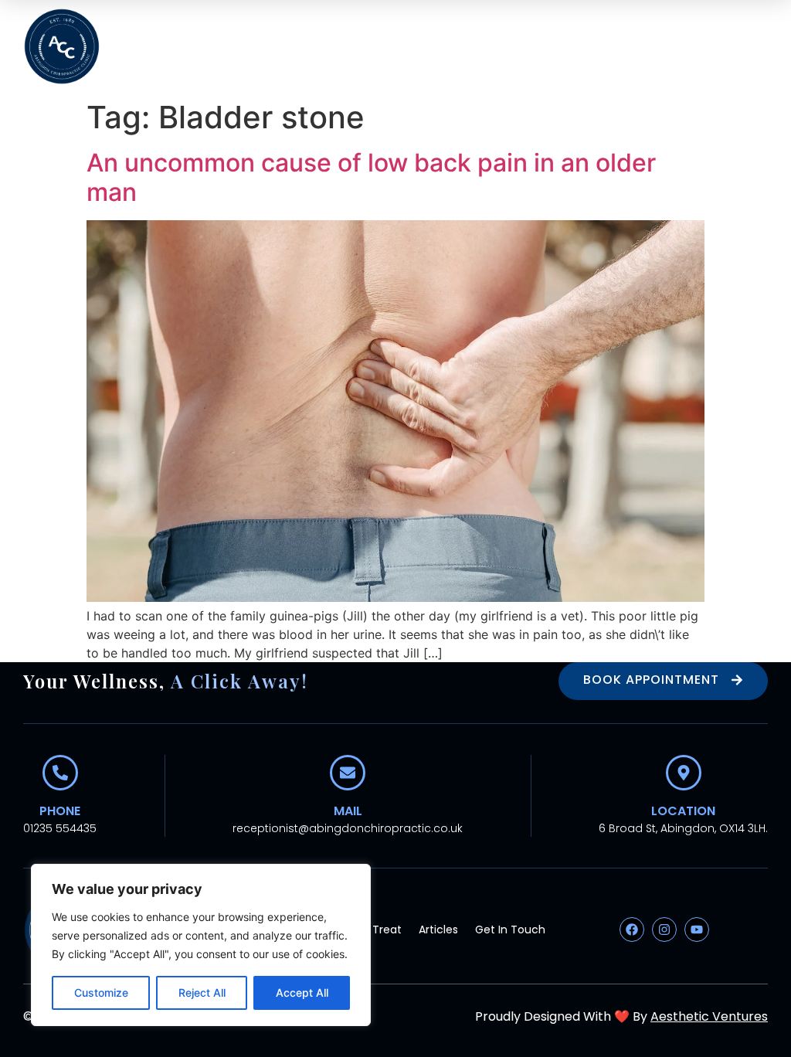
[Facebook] (632, 929)
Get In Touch (510, 929)
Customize (101, 992)
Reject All (202, 992)
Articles (438, 929)
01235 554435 (60, 828)
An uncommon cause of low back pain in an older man (371, 177)
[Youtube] (696, 929)
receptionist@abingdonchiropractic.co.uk (348, 828)
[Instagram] (664, 929)
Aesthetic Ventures (709, 1016)
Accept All (302, 992)
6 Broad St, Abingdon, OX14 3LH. (683, 828)
